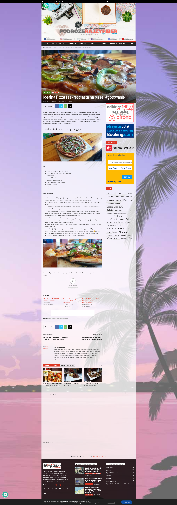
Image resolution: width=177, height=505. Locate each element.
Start (47, 44)
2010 (113, 193)
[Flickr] (45, 1)
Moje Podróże (57, 44)
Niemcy (120, 216)
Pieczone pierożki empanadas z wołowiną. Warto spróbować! (71, 300)
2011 (119, 193)
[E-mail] (70, 106)
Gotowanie (51, 318)
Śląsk (130, 238)
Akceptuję (127, 502)
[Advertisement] (72, 313)
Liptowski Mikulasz (120, 213)
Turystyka (71, 44)
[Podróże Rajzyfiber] (88, 22)
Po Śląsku (102, 44)
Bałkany (117, 196)
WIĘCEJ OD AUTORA (67, 365)
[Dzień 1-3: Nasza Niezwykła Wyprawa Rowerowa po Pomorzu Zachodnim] (79, 470)
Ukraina (116, 235)
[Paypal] (51, 1)
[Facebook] (42, 1)
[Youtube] (62, 1)
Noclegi (127, 216)
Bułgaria (129, 197)
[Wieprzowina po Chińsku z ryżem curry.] (73, 375)
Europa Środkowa (115, 207)
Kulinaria (82, 44)
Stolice (115, 232)
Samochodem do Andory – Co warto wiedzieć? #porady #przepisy (55, 338)
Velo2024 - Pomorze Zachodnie (93, 473)
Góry (125, 210)
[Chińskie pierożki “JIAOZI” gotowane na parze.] (93, 375)
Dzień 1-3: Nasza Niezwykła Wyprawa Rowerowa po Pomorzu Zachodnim (93, 469)
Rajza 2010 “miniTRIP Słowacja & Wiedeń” (117, 484)
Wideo (129, 235)
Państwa (112, 44)
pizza (65, 318)
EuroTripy (108, 470)
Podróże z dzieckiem (115, 219)
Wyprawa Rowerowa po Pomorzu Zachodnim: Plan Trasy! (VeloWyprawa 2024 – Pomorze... (93, 490)
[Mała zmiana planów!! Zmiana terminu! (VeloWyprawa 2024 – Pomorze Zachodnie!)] (79, 481)
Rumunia (110, 228)
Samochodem (123, 228)
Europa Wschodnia (113, 204)
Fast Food (61, 48)
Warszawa (123, 235)
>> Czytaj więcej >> (60, 481)
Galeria (122, 44)
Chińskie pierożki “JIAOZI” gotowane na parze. (91, 384)
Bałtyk (122, 196)
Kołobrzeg (109, 213)
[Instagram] (48, 1)
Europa (127, 200)
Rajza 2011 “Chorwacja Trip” (113, 473)
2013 (124, 193)
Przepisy (127, 222)
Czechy (118, 200)
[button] (132, 44)
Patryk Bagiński (51, 101)
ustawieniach (111, 503)
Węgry (109, 238)
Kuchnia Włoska (59, 318)
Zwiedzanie (124, 238)
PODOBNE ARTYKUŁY (51, 365)
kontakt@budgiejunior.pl (58, 485)
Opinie (92, 44)
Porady (121, 222)
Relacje (119, 225)
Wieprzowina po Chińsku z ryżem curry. (71, 384)
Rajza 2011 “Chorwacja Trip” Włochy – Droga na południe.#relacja (90, 300)
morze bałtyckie (111, 216)
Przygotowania (111, 225)
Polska (129, 219)
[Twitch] (57, 1)
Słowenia (109, 235)
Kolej (130, 210)
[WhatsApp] (65, 106)
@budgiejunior (99, 457)
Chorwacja (110, 200)
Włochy (116, 238)
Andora (130, 193)
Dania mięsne (67, 381)
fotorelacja (127, 207)
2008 (108, 193)
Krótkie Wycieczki (111, 481)
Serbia (109, 232)
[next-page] (101, 365)
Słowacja (123, 232)
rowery (124, 225)
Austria (110, 197)
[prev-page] (99, 365)
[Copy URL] (74, 106)
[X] (60, 1)
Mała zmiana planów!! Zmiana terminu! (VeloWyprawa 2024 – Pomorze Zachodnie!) (93, 480)
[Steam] (54, 1)
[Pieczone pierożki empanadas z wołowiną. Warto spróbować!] (52, 375)
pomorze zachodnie (112, 222)
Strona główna (47, 48)
